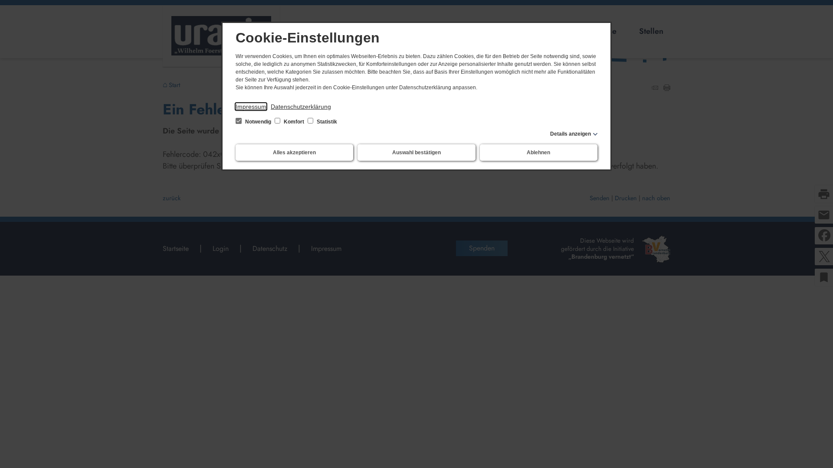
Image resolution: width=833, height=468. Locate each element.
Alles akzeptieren (294, 153)
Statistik (326, 122)
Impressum (251, 106)
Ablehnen (538, 153)
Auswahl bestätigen (416, 153)
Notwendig (258, 122)
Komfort (293, 122)
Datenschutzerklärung (301, 106)
